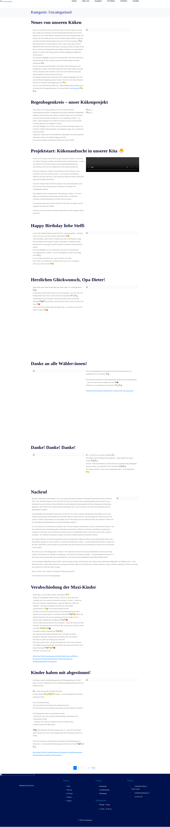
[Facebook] (23, 793)
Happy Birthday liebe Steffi (57, 225)
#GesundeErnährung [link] (52, 752)
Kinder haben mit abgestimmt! (61, 672)
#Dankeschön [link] (108, 391)
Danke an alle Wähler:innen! (59, 363)
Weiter (93, 768)
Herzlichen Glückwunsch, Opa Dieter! (68, 279)
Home (74, 1)
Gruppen (98, 1)
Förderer (123, 1)
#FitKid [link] (43, 752)
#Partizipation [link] (63, 752)
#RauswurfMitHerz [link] (72, 656)
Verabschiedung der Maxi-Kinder (63, 587)
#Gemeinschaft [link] (117, 391)
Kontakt (136, 1)
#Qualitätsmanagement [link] (75, 752)
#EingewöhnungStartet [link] (65, 659)
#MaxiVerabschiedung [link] (48, 656)
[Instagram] (29, 793)
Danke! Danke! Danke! (53, 447)
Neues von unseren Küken (56, 22)
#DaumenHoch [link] (57, 755)
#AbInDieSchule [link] (60, 656)
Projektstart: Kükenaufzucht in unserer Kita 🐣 (77, 150)
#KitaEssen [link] (48, 755)
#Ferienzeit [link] (36, 659)
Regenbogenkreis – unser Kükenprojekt (69, 102)
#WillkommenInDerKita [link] (40, 662)
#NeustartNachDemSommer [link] (49, 659)
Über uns (85, 1)
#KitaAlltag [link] (36, 752)
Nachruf (39, 491)
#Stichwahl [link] (89, 391)
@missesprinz (75, 88)
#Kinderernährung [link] (38, 755)
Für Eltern (111, 1)
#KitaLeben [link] (36, 656)
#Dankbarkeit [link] (52, 662)
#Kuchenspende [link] (98, 391)
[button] (111, 115)
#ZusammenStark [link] (127, 391)
